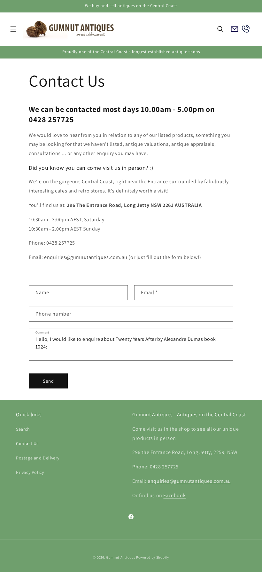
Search (23, 429)
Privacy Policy (30, 472)
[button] (13, 29)
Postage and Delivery (37, 458)
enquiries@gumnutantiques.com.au (85, 257)
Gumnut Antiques (120, 557)
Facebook (174, 495)
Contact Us (27, 443)
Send (48, 381)
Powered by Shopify (152, 557)
